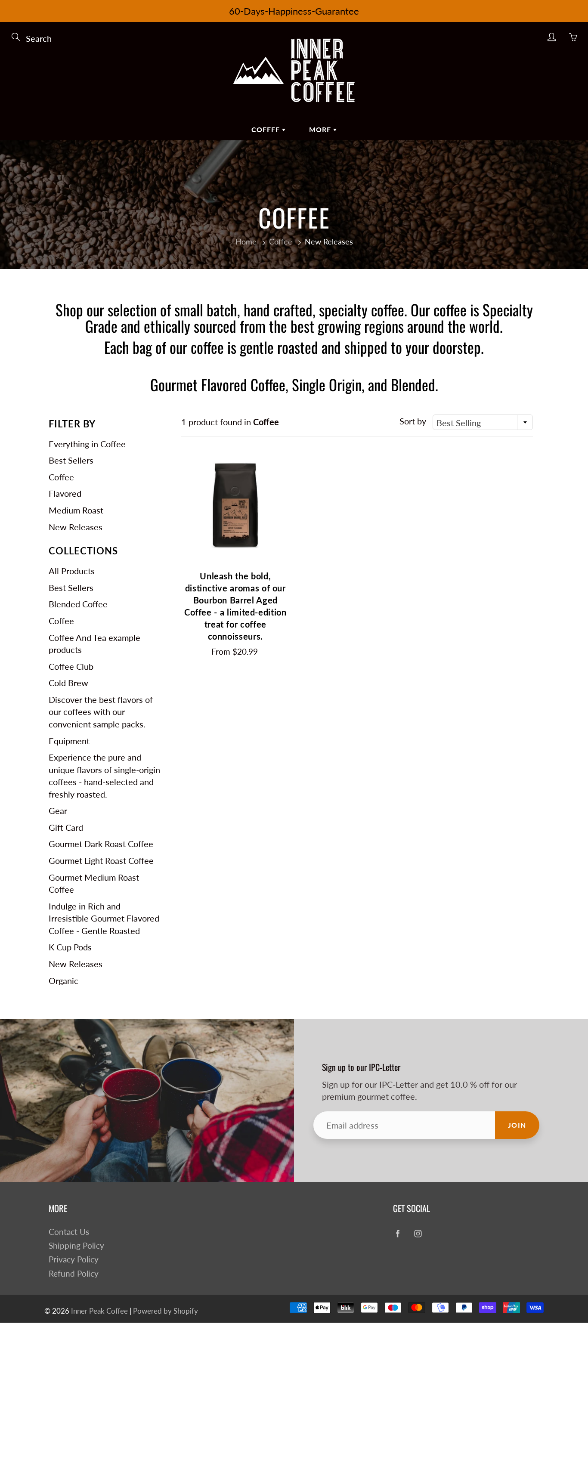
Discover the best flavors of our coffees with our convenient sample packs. (101, 711)
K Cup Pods (70, 947)
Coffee (266, 129)
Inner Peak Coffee (99, 1310)
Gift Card (66, 827)
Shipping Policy (76, 1245)
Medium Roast (76, 510)
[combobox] (483, 422)
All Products (72, 571)
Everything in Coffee (87, 444)
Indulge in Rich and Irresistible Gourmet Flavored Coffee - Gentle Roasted (104, 918)
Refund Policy (74, 1273)
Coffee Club (71, 666)
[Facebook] (397, 1233)
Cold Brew (68, 682)
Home (246, 241)
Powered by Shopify (165, 1310)
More (321, 129)
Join (517, 1125)
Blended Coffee (78, 604)
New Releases (75, 527)
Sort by (412, 421)
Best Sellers (71, 460)
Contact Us (69, 1232)
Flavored (65, 493)
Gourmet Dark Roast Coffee (101, 843)
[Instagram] (417, 1233)
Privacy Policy (74, 1259)
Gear (58, 810)
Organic (63, 980)
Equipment (69, 741)
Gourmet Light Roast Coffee (101, 860)
